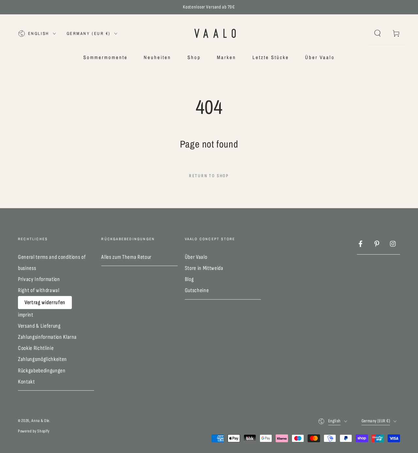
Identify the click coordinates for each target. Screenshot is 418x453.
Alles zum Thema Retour (126, 257)
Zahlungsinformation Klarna (47, 337)
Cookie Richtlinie (36, 348)
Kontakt (26, 381)
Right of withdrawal (38, 290)
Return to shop (209, 176)
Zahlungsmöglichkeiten (42, 359)
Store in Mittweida (204, 268)
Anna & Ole (40, 420)
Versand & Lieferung (39, 325)
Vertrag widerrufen (44, 302)
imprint (25, 314)
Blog (189, 279)
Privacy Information (39, 279)
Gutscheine (197, 290)
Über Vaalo (196, 257)
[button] (377, 33)
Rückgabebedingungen (42, 370)
